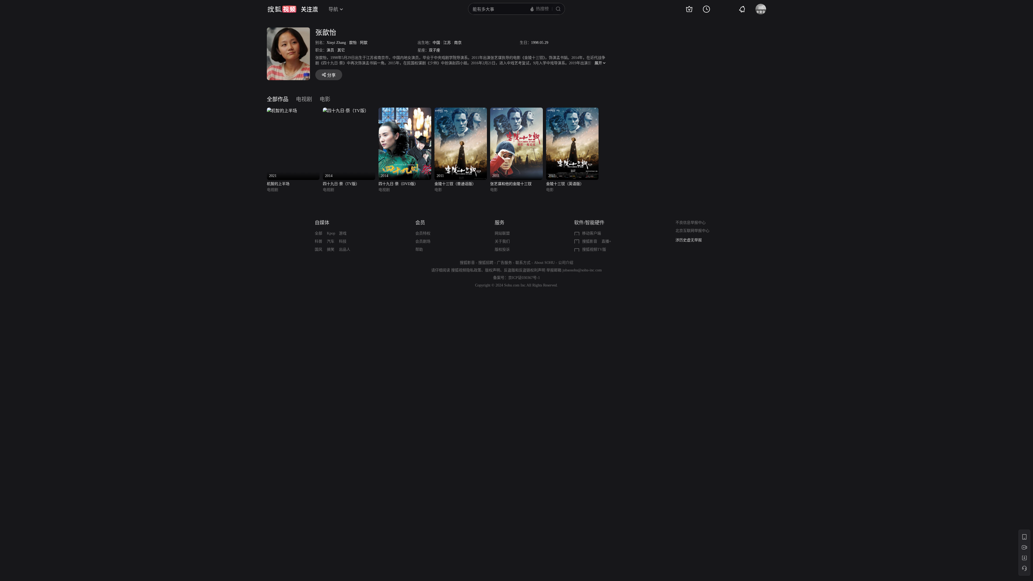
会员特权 (422, 233)
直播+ (606, 241)
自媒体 (322, 222)
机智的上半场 (278, 184)
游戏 (342, 233)
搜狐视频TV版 (594, 249)
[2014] (346, 110)
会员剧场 (422, 241)
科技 (342, 241)
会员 (420, 222)
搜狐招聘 (485, 263)
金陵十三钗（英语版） (565, 184)
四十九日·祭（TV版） (341, 184)
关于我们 (502, 241)
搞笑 (330, 249)
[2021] (282, 110)
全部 (318, 233)
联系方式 (522, 263)
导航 (333, 9)
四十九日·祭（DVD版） (398, 184)
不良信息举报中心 (690, 223)
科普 (318, 241)
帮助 (419, 249)
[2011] (460, 110)
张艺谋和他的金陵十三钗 (511, 184)
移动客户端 (591, 233)
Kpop (331, 233)
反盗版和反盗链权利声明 (524, 270)
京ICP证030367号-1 (524, 278)
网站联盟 (502, 233)
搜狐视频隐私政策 (466, 270)
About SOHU (544, 263)
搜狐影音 (589, 241)
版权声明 (492, 270)
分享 (331, 75)
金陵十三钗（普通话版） (455, 184)
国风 (318, 249)
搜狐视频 (282, 9)
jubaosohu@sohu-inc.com (582, 270)
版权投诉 (502, 249)
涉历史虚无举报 (688, 240)
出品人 (344, 249)
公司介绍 (565, 263)
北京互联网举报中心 (692, 231)
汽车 (330, 241)
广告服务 (504, 263)
